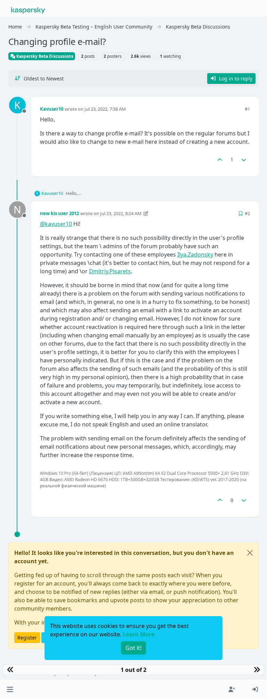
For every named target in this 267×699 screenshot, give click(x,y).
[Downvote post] (244, 159)
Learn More (138, 634)
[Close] (250, 553)
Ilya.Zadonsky (195, 254)
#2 (247, 213)
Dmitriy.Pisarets (110, 271)
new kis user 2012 (59, 213)
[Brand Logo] (28, 10)
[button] (10, 689)
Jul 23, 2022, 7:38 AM (105, 109)
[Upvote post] (219, 159)
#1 (247, 109)
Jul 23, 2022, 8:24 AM (120, 213)
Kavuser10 (51, 109)
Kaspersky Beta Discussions (44, 56)
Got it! (133, 648)
